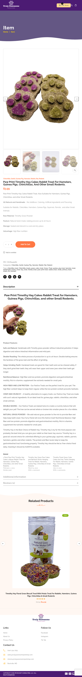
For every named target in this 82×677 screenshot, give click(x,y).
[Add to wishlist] (43, 555)
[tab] (41, 286)
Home (5, 32)
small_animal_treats (65, 270)
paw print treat (42, 270)
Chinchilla (6, 178)
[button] (74, 170)
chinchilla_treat (12, 268)
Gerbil (13, 178)
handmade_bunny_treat (11, 270)
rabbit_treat (53, 270)
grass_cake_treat (37, 268)
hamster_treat (70, 268)
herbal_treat (32, 270)
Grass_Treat (48, 268)
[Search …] (72, 5)
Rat (37, 178)
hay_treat (24, 270)
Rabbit (33, 178)
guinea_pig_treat (59, 268)
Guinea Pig (19, 178)
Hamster (27, 178)
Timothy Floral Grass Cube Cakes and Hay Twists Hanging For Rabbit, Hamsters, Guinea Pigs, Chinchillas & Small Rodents (64, 462)
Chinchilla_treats (24, 268)
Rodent (41, 178)
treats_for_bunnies (9, 271)
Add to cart (25, 244)
